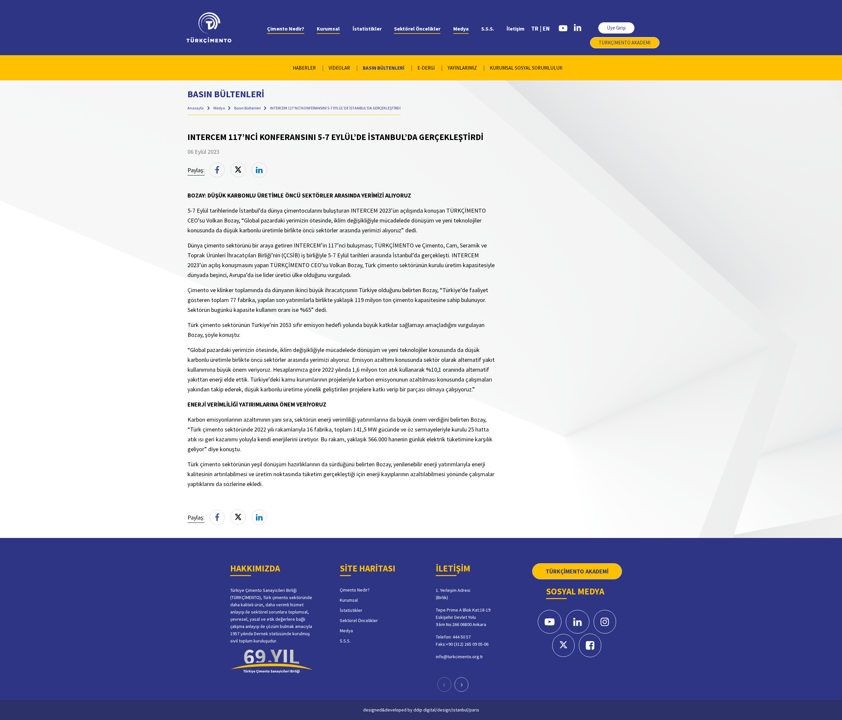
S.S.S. (487, 28)
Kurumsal (328, 28)
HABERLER (304, 68)
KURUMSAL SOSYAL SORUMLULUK (526, 68)
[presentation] (444, 684)
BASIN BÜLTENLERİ (384, 68)
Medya (461, 28)
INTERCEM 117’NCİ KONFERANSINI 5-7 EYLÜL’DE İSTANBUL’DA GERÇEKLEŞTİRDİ (335, 107)
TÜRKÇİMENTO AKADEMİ (625, 42)
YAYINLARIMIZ (462, 68)
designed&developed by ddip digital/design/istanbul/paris (421, 710)
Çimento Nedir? (285, 28)
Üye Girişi (616, 28)
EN (546, 28)
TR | (536, 28)
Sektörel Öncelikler (417, 28)
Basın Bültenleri (247, 107)
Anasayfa (195, 107)
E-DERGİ (426, 68)
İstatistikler (367, 28)
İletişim (516, 28)
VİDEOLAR (339, 68)
